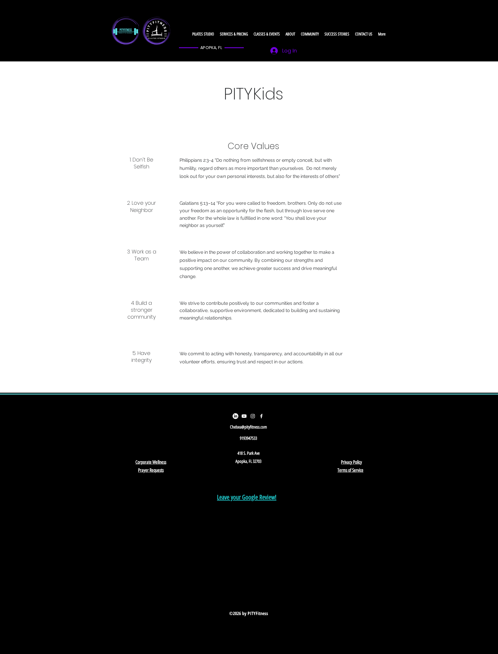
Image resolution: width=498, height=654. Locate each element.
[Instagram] (253, 416)
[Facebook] (261, 416)
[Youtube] (244, 416)
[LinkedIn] (235, 416)
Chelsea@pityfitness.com (248, 427)
